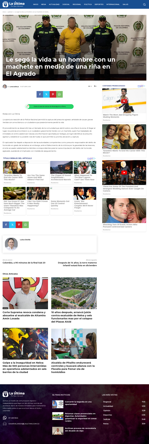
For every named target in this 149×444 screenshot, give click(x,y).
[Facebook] (40, 94)
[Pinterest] (53, 94)
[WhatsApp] (59, 94)
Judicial (10, 12)
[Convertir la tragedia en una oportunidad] (57, 404)
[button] (144, 4)
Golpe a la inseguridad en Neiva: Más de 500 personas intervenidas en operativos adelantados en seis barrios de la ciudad (24, 367)
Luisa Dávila (14, 86)
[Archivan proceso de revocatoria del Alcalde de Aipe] (57, 431)
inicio (4, 12)
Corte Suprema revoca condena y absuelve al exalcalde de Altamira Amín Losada (24, 315)
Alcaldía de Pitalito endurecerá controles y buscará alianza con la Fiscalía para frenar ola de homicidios (73, 367)
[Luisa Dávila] (5, 86)
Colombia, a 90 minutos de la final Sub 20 (24, 263)
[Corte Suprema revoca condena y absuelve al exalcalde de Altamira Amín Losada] (25, 293)
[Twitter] (46, 94)
